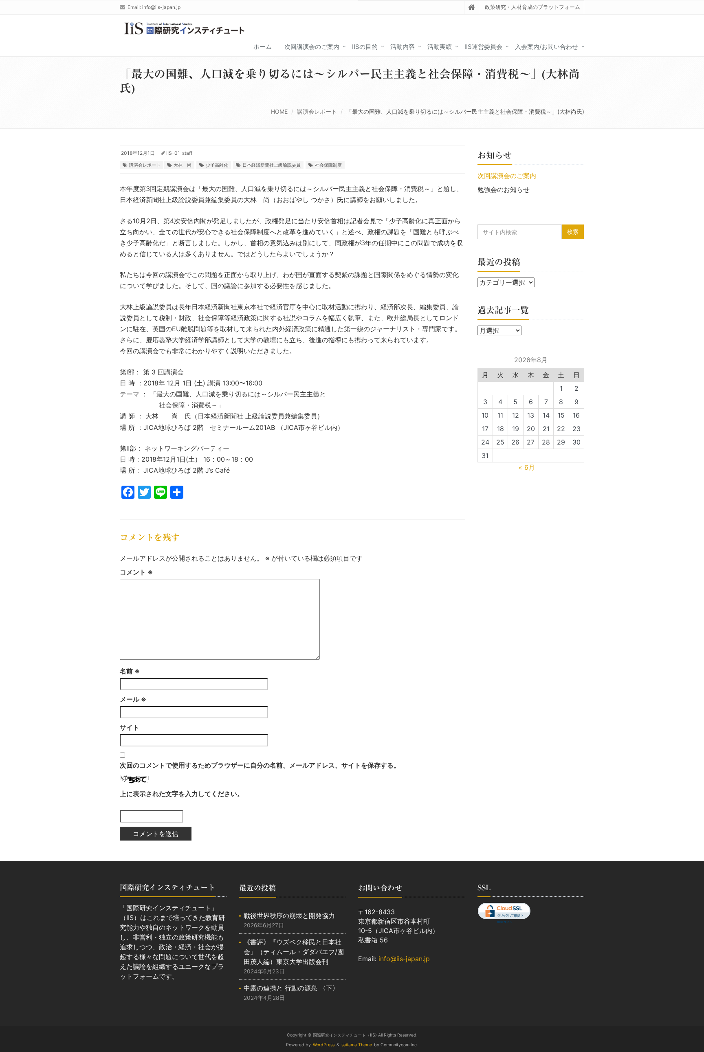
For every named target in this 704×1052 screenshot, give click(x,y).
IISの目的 (365, 47)
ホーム (262, 47)
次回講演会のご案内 (311, 47)
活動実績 (439, 47)
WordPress (323, 1045)
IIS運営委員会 (483, 47)
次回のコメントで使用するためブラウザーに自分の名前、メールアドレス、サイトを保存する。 (260, 765)
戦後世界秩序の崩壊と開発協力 (289, 915)
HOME (279, 111)
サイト (129, 727)
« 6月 (527, 467)
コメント (136, 572)
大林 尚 (182, 165)
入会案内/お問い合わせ (546, 47)
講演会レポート (317, 111)
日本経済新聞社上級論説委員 (271, 165)
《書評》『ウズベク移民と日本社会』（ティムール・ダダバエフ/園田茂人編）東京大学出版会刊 (294, 952)
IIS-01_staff (179, 153)
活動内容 (402, 47)
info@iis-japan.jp (161, 7)
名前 (130, 671)
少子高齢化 (217, 165)
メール (133, 699)
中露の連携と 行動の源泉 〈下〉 (291, 988)
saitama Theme (356, 1045)
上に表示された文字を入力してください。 (182, 794)
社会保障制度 (328, 165)
